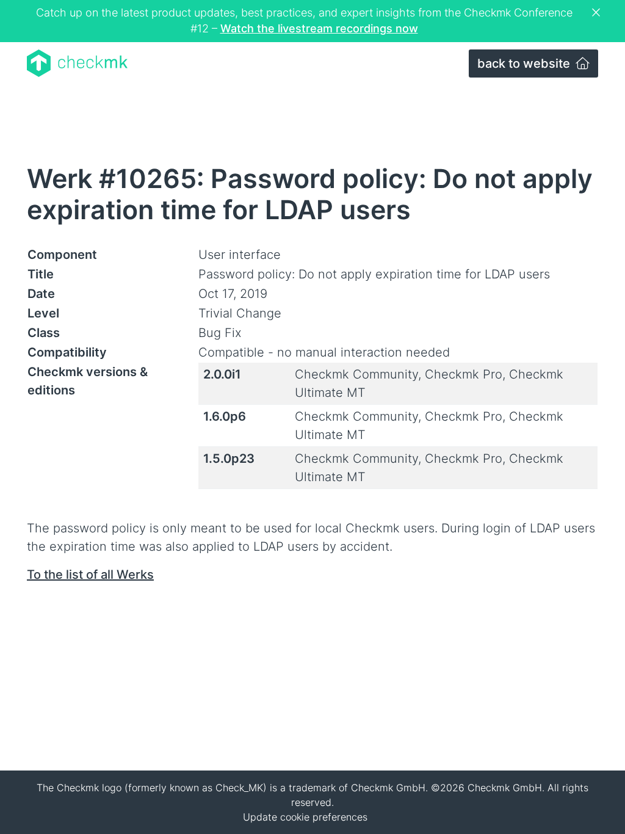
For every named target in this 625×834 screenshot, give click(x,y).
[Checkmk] (77, 63)
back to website (525, 63)
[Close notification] (597, 13)
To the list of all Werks (90, 574)
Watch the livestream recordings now (319, 28)
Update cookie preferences (305, 817)
